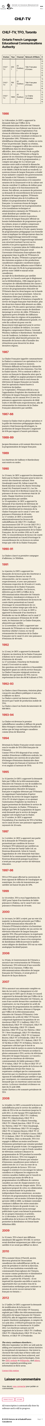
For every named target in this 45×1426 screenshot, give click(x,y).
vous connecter (19, 1386)
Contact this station (10, 1371)
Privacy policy (8, 1399)
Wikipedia (24, 1360)
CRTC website (11, 1360)
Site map (19, 1399)
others (37, 1360)
